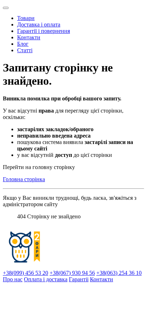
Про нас (12, 279)
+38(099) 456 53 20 (25, 273)
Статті (24, 50)
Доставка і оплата (38, 24)
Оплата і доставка (45, 279)
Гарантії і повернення (43, 31)
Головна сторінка (24, 179)
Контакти (28, 37)
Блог (23, 44)
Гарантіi (78, 279)
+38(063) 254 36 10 (119, 273)
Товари (26, 18)
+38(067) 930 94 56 (72, 273)
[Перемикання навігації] (6, 8)
